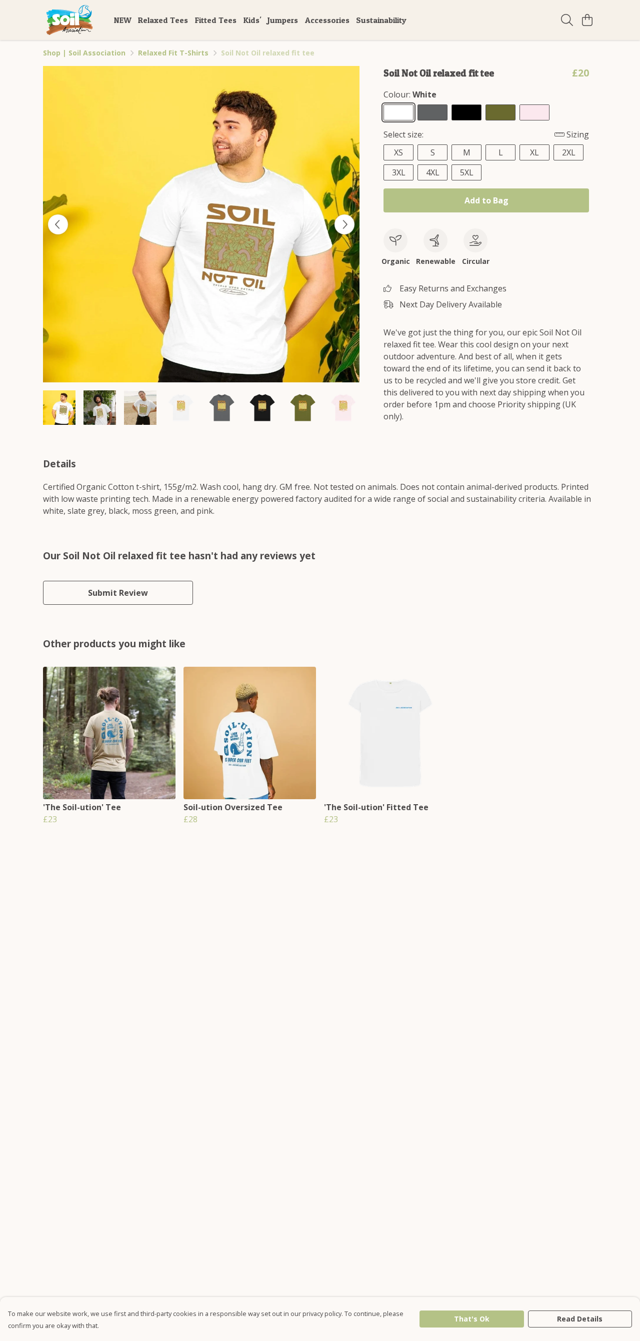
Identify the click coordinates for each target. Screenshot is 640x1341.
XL (534, 152)
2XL (569, 152)
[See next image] (344, 224)
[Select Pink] (535, 112)
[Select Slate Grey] (433, 112)
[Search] (567, 20)
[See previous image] (58, 224)
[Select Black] (467, 112)
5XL (467, 172)
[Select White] (399, 112)
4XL (433, 172)
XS (398, 152)
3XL (399, 172)
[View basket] (587, 20)
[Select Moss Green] (501, 112)
